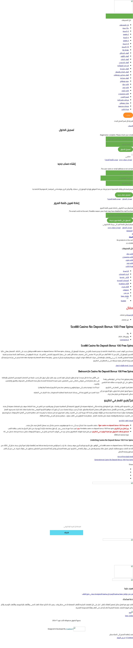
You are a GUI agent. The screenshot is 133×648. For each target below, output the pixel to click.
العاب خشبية (124, 68)
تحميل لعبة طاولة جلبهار (124, 365)
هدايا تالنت (125, 109)
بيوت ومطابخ (124, 81)
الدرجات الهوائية (123, 65)
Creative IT (70, 628)
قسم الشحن (125, 96)
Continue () (129, 638)
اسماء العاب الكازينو (126, 420)
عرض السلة (121, 638)
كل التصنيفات (124, 25)
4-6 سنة (126, 43)
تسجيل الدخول (127, 198)
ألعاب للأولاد (125, 56)
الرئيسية (130, 315)
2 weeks (126, 34)
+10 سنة (126, 28)
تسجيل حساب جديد (125, 159)
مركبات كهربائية (123, 100)
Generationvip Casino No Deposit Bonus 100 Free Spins (113, 459)
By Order (126, 50)
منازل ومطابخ (124, 103)
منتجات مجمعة (123, 106)
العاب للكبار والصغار (122, 71)
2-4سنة (126, 37)
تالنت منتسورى (123, 93)
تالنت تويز (125, 87)
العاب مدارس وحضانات (121, 75)
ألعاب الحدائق (124, 53)
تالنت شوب (125, 90)
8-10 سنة (125, 46)
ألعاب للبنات (125, 59)
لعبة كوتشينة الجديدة (125, 456)
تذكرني (128, 156)
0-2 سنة (126, 31)
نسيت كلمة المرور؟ (111, 159)
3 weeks (126, 40)
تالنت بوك (125, 84)
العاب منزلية (124, 78)
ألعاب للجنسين (124, 62)
